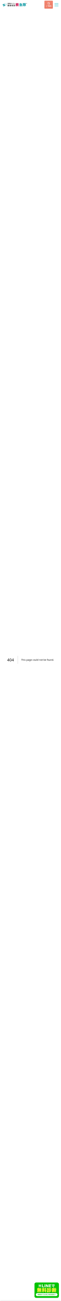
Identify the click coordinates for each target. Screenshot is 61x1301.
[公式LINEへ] (46, 1290)
